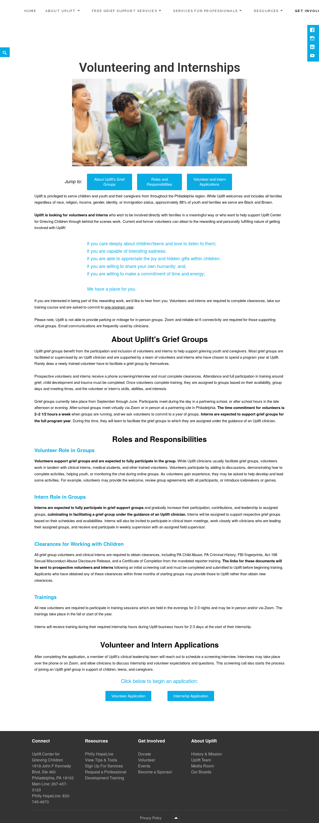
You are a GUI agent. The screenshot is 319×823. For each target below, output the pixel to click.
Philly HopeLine (99, 754)
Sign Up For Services (104, 766)
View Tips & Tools (101, 760)
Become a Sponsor (155, 772)
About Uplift (60, 10)
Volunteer (146, 760)
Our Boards (201, 772)
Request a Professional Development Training (105, 775)
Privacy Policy (150, 817)
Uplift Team (201, 760)
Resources (266, 10)
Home (30, 11)
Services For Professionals (205, 10)
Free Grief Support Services (124, 10)
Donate (144, 754)
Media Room (202, 766)
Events (144, 766)
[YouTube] (313, 56)
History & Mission (206, 754)
